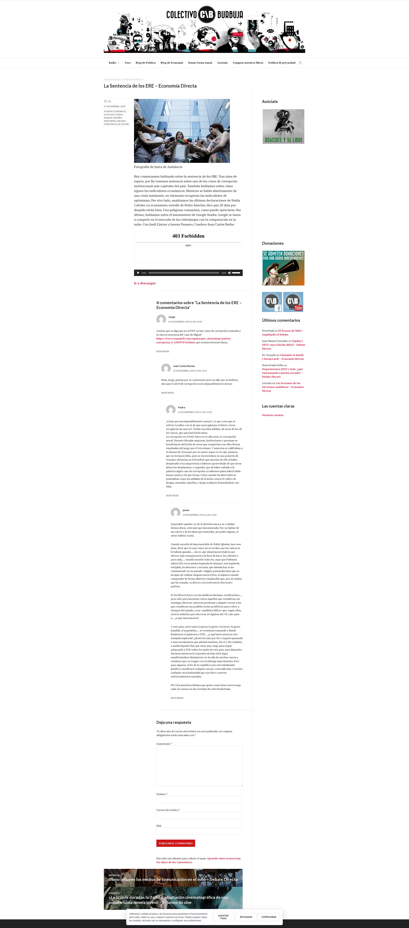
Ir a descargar (145, 283)
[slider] (236, 272)
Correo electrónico (168, 810)
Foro (128, 62)
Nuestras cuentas (272, 415)
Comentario (164, 744)
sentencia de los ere (117, 124)
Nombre (162, 794)
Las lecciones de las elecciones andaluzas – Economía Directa (283, 386)
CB (109, 101)
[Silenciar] (229, 272)
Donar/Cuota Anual (200, 62)
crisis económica (115, 111)
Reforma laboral (115, 121)
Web (158, 825)
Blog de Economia (172, 62)
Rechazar (246, 917)
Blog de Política (146, 62)
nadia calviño (113, 117)
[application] (188, 273)
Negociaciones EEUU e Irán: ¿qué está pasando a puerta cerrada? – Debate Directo (282, 372)
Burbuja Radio (112, 79)
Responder (162, 351)
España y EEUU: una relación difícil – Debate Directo (283, 344)
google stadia (114, 114)
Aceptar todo (223, 917)
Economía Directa (132, 79)
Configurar (269, 917)
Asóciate (222, 62)
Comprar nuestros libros (248, 62)
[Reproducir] (138, 272)
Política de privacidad (281, 62)
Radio (112, 62)
